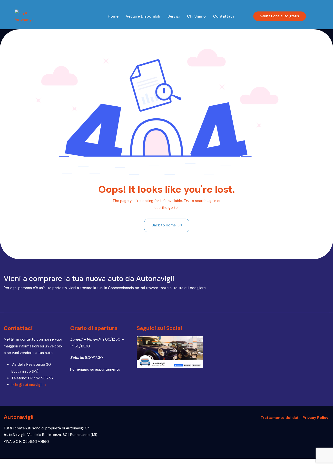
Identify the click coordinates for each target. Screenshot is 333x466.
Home (113, 16)
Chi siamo (196, 16)
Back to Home (164, 225)
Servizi (173, 16)
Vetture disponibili (143, 16)
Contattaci (223, 16)
